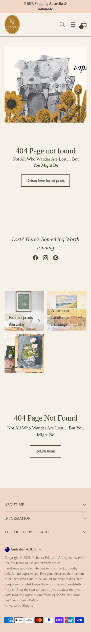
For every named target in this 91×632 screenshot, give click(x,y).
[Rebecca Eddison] (12, 24)
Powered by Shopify (19, 605)
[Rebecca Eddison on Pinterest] (56, 259)
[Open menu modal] (73, 24)
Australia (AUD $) (24, 549)
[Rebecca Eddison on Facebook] (35, 259)
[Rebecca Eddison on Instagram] (45, 259)
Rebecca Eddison (44, 558)
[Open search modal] (62, 24)
